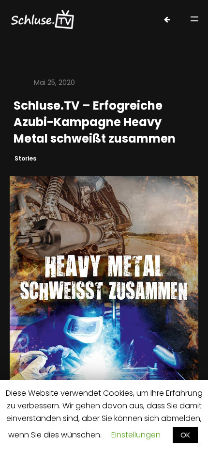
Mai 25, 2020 (54, 82)
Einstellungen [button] (136, 434)
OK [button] (185, 435)
